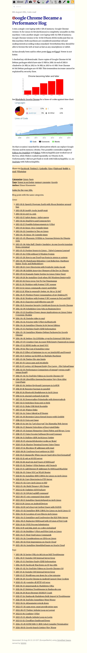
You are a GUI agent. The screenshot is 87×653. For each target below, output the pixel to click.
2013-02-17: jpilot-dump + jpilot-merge (32, 217)
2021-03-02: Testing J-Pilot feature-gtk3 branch (36, 465)
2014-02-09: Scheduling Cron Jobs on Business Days (38, 309)
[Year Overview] (35, 2)
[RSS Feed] (73, 2)
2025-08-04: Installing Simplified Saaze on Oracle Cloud (40, 545)
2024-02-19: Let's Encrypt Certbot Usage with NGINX (38, 507)
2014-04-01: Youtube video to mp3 (30, 318)
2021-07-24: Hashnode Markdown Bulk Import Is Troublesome (43, 596)
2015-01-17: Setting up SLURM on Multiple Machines (38, 356)
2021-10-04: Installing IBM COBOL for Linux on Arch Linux (41, 476)
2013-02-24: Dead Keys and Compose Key (33, 221)
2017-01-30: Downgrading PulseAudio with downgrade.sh (40, 399)
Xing (50, 168)
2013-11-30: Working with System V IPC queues (36, 284)
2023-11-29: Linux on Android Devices (32, 504)
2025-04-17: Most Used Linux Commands (33, 535)
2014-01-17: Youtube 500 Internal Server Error (35, 558)
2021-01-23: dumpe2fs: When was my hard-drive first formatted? (43, 455)
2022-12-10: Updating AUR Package (31, 490)
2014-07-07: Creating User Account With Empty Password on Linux (45, 342)
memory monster (42, 182)
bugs (31, 179)
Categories (17, 179)
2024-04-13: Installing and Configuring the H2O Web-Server (42, 517)
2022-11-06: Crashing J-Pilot (28, 614)
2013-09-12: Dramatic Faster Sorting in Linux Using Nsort (41, 274)
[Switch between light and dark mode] (39, 2)
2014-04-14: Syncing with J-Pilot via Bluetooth (36, 322)
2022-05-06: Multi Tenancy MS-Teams (32, 486)
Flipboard (57, 168)
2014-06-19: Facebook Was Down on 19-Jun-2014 (36, 565)
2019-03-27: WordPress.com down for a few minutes (38, 575)
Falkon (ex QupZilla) (21, 153)
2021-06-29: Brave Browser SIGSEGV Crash (34, 593)
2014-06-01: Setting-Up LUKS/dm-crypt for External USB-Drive (43, 338)
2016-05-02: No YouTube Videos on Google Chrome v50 (39, 376)
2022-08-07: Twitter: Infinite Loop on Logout (35, 610)
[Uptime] (68, 2)
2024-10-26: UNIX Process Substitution (32, 524)
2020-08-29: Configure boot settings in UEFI (35, 451)
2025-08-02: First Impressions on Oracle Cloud (36, 542)
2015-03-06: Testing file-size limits (31, 359)
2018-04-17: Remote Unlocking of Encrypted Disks (37, 427)
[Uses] (43, 2)
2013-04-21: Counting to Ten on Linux (32, 231)
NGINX (23, 643)
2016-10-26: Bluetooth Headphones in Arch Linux (37, 392)
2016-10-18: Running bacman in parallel (33, 389)
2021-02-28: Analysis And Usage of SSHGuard (35, 462)
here (49, 52)
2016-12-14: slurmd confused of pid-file (32, 396)
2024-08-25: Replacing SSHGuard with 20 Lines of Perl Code (41, 521)
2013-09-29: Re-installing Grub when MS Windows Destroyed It (43, 277)
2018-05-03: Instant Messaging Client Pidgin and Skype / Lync (43, 431)
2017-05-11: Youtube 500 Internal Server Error (35, 572)
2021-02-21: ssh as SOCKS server (29, 458)
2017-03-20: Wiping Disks (26, 410)
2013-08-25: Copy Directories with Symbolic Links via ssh (40, 267)
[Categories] (56, 2)
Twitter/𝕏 (34, 168)
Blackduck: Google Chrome (28, 99)
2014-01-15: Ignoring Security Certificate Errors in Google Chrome (44, 305)
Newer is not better (26, 182)
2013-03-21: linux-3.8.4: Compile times (32, 228)
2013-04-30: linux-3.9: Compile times (32, 235)
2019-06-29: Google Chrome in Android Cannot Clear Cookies (42, 579)
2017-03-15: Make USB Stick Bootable (32, 406)
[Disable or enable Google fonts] (64, 2)
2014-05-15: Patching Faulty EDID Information (36, 329)
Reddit (65, 168)
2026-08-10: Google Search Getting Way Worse (36, 627)
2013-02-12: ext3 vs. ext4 (26, 214)
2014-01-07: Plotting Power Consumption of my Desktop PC (42, 295)
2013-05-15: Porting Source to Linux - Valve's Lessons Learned (43, 250)
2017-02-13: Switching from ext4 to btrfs (33, 403)
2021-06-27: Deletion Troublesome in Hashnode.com (38, 589)
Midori (37, 153)
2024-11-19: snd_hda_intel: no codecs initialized (36, 528)
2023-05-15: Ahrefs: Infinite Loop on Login (34, 617)
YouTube (16, 162)
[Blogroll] (47, 2)
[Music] (26, 2)
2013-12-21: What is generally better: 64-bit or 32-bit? (38, 291)
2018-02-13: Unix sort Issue (27, 420)
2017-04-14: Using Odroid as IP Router (32, 413)
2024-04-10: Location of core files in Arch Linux (36, 514)
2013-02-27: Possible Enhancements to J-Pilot (35, 224)
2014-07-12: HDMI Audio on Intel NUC (32, 345)
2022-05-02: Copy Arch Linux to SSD (31, 483)
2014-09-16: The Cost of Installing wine (32, 349)
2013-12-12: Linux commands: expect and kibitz (36, 288)
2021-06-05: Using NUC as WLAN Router (33, 472)
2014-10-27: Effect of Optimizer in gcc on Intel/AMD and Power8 (43, 352)
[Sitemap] (52, 2)
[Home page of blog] (14, 2)
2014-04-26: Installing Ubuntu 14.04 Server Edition (38, 325)
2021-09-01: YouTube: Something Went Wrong (35, 600)
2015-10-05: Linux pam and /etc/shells (32, 363)
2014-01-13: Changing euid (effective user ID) (35, 302)
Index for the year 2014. (22, 190)
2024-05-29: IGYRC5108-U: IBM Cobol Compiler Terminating (42, 624)
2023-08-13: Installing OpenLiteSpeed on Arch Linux (38, 500)
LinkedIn (43, 168)
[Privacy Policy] (60, 2)
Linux (25, 179)
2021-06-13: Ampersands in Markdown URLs (35, 586)
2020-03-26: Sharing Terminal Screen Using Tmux (38, 445)
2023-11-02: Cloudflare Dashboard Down (33, 621)
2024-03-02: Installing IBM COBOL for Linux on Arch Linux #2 (43, 511)
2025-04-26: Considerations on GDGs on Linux (36, 538)
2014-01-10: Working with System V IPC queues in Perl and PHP (43, 298)
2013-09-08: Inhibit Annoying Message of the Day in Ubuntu (42, 270)
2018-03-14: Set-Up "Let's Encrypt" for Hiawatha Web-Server (42, 424)
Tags (14, 182)
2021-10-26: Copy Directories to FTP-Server (34, 479)
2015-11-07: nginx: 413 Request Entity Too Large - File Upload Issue (45, 366)
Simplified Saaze (64, 640)
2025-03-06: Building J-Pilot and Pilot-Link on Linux (39, 531)
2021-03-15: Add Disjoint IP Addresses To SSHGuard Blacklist (41, 469)
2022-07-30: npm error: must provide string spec (37, 607)
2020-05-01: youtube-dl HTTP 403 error (33, 582)
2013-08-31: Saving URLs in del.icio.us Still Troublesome (40, 554)
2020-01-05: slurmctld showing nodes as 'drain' (36, 441)
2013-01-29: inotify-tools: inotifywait (32, 210)
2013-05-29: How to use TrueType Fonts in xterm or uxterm (41, 257)
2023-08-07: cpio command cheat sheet (33, 497)
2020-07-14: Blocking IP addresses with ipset (35, 448)
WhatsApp (21, 171)
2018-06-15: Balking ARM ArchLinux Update (35, 438)
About (20, 2)
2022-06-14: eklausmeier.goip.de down (32, 603)
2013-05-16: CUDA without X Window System (35, 254)
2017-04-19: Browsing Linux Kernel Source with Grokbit (40, 417)
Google (54, 182)
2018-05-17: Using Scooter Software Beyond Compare (39, 434)
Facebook (25, 168)
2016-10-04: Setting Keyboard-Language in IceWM (37, 385)
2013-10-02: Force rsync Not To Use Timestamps (36, 281)
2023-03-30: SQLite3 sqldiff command (32, 493)
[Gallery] (31, 2)
